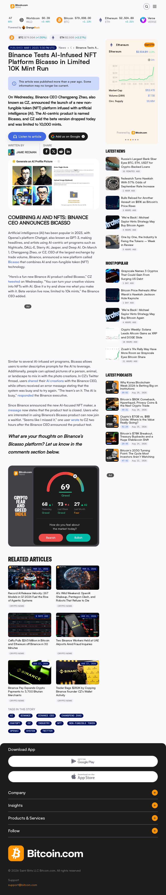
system (30, 730)
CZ (29, 723)
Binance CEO (46, 715)
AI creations (55, 381)
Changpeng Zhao (71, 715)
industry (44, 723)
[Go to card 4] (133, 139)
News (62, 47)
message (14, 410)
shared (33, 381)
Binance (26, 715)
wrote (75, 420)
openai (14, 730)
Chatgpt (15, 723)
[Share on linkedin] (68, 151)
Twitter (47, 730)
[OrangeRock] (31, 27)
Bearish (50, 537)
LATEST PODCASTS (119, 375)
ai (11, 715)
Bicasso (13, 262)
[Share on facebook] (46, 151)
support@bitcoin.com (22, 885)
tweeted (14, 281)
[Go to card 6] (137, 139)
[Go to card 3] (130, 139)
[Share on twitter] (53, 151)
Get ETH (149, 44)
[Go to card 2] (128, 139)
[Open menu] (154, 6)
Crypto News (70, 47)
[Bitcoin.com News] (19, 6)
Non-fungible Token (82, 723)
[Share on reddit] (61, 151)
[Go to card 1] (125, 139)
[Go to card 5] (135, 139)
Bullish (78, 537)
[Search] (146, 6)
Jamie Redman (26, 152)
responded (26, 395)
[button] (83, 136)
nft (59, 723)
